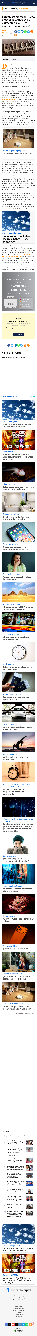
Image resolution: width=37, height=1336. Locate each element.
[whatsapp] (26, 1324)
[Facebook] (15, 31)
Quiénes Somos (18, 1314)
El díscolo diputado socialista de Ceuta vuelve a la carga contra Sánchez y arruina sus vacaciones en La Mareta (15, 1214)
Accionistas (18, 1316)
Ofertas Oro (24, 301)
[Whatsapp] (25, 31)
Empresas (23, 9)
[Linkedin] (22, 31)
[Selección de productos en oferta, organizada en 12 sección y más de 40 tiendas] (18, 276)
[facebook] (6, 1324)
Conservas (11, 297)
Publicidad (18, 1312)
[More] (15, 35)
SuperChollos (25, 299)
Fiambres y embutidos (11, 304)
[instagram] (20, 1324)
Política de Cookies (18, 1310)
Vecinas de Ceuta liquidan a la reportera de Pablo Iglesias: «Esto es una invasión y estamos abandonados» (15, 1183)
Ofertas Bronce (25, 306)
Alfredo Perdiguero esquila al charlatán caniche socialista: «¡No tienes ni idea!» (15, 1142)
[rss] (30, 1324)
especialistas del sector (10, 99)
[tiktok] (16, 1324)
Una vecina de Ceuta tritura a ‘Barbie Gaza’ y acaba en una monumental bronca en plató (15, 1160)
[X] (9, 1324)
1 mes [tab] (18, 1136)
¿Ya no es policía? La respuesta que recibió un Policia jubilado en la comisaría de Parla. (14, 1175)
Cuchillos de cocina (10, 300)
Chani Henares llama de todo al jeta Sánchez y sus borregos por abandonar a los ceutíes (15, 1167)
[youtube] (13, 1324)
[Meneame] (31, 31)
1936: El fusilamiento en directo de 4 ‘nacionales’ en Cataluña (15, 1206)
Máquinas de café (11, 307)
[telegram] (23, 1324)
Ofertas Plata (25, 304)
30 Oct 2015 (5, 34)
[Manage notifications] (32, 1323)
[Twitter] (18, 31)
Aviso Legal (18, 1306)
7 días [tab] (11, 1136)
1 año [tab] (24, 1136)
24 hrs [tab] (5, 1136)
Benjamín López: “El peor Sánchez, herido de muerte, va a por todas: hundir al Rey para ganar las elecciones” (16, 1199)
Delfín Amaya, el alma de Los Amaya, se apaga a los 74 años (15, 1190)
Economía (11, 8)
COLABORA (18, 334)
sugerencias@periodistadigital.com (18, 1302)
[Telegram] (28, 31)
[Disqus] (18, 1043)
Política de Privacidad (18, 1308)
